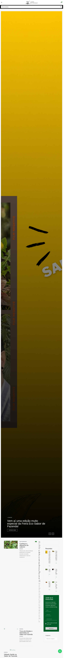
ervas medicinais (23, 541)
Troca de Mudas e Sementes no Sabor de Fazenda (26, 632)
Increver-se (51, 628)
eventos (10, 517)
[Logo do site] (31, 2)
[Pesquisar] (61, 7)
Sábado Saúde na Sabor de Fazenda (10, 655)
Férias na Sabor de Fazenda (39, 564)
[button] (50, 534)
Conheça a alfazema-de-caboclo (24, 545)
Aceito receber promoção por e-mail (52, 623)
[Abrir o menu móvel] (1, 2)
